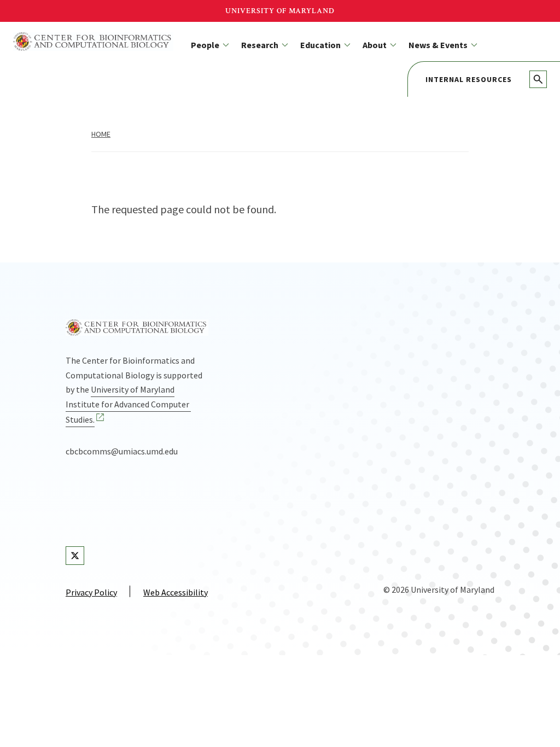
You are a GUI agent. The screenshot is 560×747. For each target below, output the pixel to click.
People (205, 44)
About (375, 44)
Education (320, 44)
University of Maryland (280, 11)
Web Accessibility (175, 592)
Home (100, 134)
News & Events (438, 44)
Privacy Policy (91, 592)
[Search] (538, 79)
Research (259, 44)
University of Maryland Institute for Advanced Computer (127, 404)
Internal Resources (468, 79)
